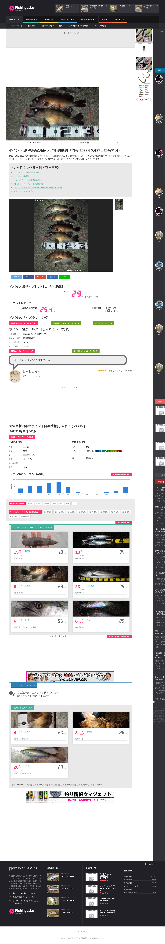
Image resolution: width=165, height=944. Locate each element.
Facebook (28, 276)
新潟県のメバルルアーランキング (22, 351)
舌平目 (28, 551)
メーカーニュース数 (131, 886)
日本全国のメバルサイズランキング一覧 (66, 323)
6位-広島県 (104, 512)
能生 (60, 503)
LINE (65, 276)
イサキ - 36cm (66, 888)
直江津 (38, 503)
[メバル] (119, 204)
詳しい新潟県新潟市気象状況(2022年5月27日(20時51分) (38, 187)
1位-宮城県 (47, 512)
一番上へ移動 (148, 864)
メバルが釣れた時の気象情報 (26, 172)
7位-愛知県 (114, 512)
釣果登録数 (128, 876)
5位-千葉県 (93, 512)
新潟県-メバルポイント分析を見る (22, 437)
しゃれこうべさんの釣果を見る (119, 636)
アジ (88, 620)
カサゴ (89, 731)
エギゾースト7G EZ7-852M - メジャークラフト (109, 888)
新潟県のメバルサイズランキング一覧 (23, 323)
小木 (74, 503)
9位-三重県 (13, 516)
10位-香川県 (25, 516)
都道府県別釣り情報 (131, 893)
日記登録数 (128, 880)
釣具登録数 (128, 883)
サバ (88, 551)
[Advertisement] (70, 39)
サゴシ (28, 620)
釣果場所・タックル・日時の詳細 (28, 183)
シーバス (90, 585)
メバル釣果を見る (123, 522)
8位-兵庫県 (125, 512)
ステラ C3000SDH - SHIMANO (107, 899)
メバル (28, 585)
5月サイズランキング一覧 (103, 323)
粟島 (67, 503)
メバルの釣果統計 (21, 176)
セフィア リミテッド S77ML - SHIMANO (107, 911)
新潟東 (30, 503)
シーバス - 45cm (67, 876)
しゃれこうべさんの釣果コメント (28, 180)
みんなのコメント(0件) (23, 191)
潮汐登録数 (128, 889)
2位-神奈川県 (59, 512)
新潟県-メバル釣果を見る (121, 474)
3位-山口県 (71, 512)
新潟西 (46, 503)
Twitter (16, 276)
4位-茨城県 (82, 512)
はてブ (52, 276)
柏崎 (54, 503)
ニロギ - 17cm (66, 912)
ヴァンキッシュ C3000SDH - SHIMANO (106, 876)
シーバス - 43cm (67, 900)
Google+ (40, 276)
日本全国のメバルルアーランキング (85, 351)
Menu (13, 19)
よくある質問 (82, 931)
